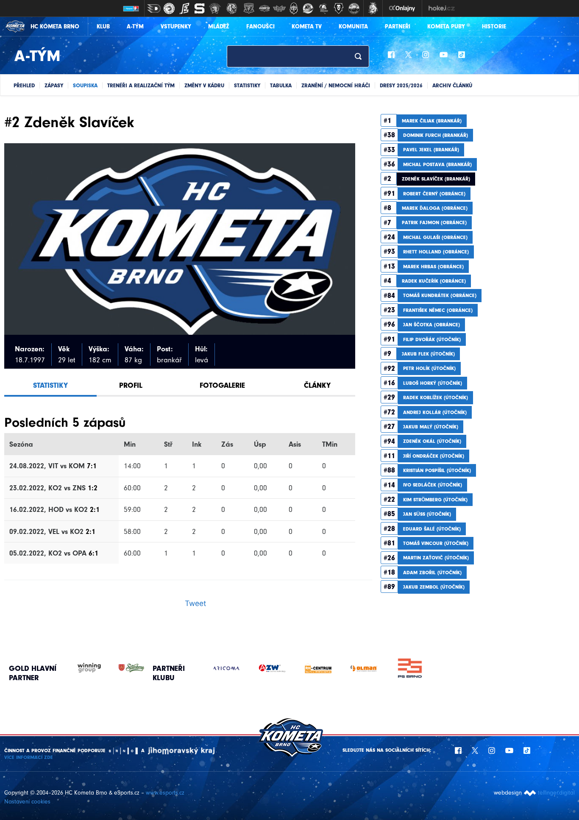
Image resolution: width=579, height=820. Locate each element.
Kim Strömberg (435, 500)
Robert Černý (434, 194)
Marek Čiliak (432, 121)
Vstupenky (176, 26)
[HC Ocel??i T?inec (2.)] (169, 8)
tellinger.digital (556, 792)
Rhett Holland (436, 252)
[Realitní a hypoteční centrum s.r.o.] (317, 668)
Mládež (218, 26)
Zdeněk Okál (432, 441)
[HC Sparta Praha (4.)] (199, 8)
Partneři (397, 26)
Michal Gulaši (435, 237)
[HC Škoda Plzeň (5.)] (215, 8)
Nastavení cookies (27, 801)
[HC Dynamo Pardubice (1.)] (153, 8)
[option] (226, 668)
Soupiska (85, 85)
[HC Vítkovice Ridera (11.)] (308, 8)
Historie (494, 26)
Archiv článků (452, 85)
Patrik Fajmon (434, 222)
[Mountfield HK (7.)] (248, 8)
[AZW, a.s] (272, 668)
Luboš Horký (432, 383)
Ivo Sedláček (432, 485)
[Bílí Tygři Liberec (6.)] (232, 8)
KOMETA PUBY (446, 26)
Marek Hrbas (433, 267)
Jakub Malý (430, 427)
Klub (103, 26)
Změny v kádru (204, 85)
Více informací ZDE (28, 757)
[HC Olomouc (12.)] (323, 8)
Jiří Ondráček (433, 456)
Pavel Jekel (431, 150)
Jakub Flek (428, 354)
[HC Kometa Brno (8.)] (264, 8)
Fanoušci (260, 26)
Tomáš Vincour (435, 543)
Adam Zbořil (432, 572)
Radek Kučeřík (434, 281)
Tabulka (281, 85)
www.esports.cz (165, 792)
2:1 (95, 509)
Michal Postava (437, 164)
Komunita (353, 26)
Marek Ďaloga (435, 208)
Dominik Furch (435, 135)
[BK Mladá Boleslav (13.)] (338, 8)
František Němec (438, 310)
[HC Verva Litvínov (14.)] (354, 8)
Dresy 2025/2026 (401, 85)
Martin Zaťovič (436, 558)
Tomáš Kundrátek (439, 295)
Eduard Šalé (432, 529)
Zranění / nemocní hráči (335, 85)
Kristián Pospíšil (437, 470)
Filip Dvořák (432, 339)
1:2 (92, 488)
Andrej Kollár (435, 412)
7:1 (92, 465)
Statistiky (247, 85)
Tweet (195, 603)
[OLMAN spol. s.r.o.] (363, 668)
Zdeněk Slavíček (436, 179)
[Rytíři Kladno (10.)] (294, 8)
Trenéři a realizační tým (141, 85)
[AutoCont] (226, 668)
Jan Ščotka (431, 325)
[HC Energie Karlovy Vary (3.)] (184, 8)
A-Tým (135, 26)
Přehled (24, 85)
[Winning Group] (81, 668)
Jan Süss (427, 514)
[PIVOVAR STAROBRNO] (123, 668)
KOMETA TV (307, 26)
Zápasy (54, 85)
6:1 (93, 553)
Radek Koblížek (435, 397)
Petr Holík (429, 368)
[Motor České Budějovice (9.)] (279, 8)
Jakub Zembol (434, 587)
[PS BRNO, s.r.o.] (409, 668)
